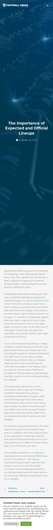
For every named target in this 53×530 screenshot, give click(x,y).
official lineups (41, 456)
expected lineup (42, 300)
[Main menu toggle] (47, 5)
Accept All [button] (26, 523)
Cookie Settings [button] (11, 523)
